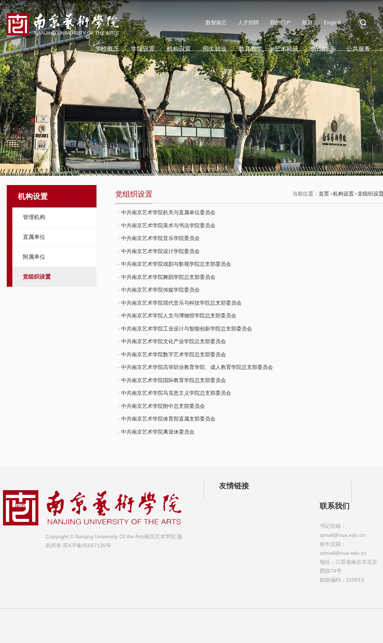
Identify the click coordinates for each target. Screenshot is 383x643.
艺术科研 (286, 49)
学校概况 (107, 49)
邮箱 (307, 22)
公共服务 (358, 49)
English (332, 22)
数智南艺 (216, 22)
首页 (324, 194)
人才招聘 (248, 22)
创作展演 (322, 49)
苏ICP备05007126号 (87, 545)
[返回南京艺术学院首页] (63, 16)
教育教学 (251, 49)
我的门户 (280, 22)
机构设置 (179, 49)
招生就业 (215, 49)
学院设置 (143, 49)
